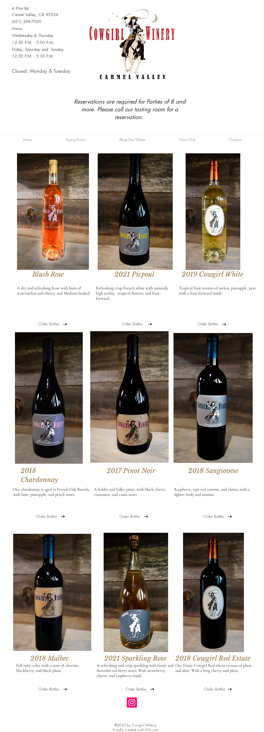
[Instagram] (132, 702)
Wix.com (152, 729)
